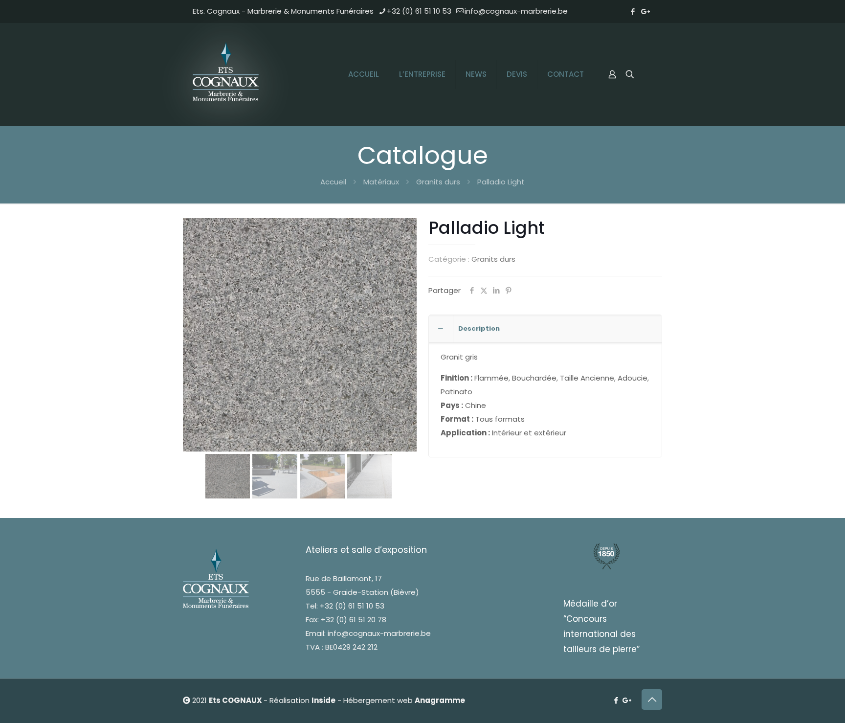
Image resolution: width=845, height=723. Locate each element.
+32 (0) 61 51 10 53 (419, 11)
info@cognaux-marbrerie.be (516, 11)
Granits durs (438, 182)
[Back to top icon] (652, 699)
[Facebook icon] (632, 11)
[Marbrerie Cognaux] (227, 74)
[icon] (645, 11)
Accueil (333, 182)
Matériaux (381, 182)
